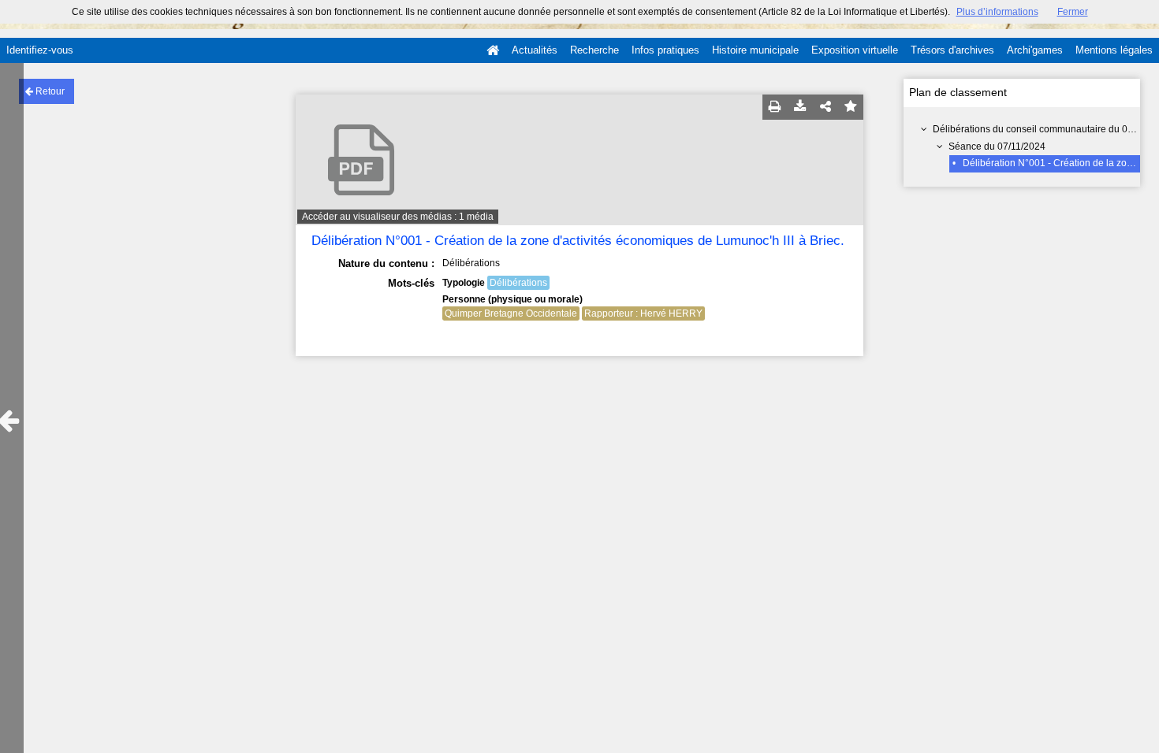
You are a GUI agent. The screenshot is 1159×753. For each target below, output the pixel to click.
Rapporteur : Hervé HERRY (643, 313)
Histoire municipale (755, 50)
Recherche (594, 50)
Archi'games (1035, 50)
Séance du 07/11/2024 (996, 146)
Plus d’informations (997, 11)
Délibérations (518, 282)
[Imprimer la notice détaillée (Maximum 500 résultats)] (775, 107)
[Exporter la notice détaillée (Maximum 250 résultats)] (800, 107)
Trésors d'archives (952, 50)
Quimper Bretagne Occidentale (511, 313)
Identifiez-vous (39, 50)
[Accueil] (492, 50)
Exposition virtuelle (854, 50)
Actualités (534, 50)
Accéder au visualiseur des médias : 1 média (398, 216)
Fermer (1072, 11)
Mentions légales (1114, 50)
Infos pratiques (665, 50)
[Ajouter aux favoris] (850, 107)
